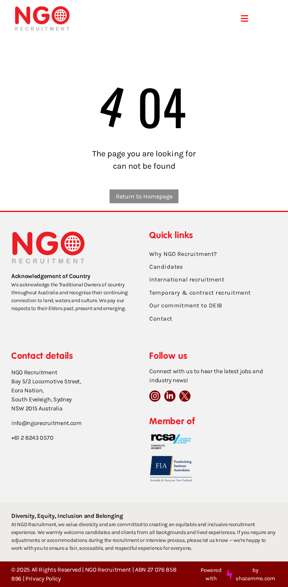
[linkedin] (170, 397)
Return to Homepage (144, 196)
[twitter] (184, 397)
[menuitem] (213, 254)
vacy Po (42, 578)
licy (56, 578)
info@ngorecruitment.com (46, 423)
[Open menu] (244, 18)
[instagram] (154, 397)
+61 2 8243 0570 (32, 437)
